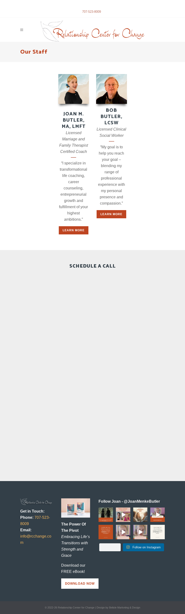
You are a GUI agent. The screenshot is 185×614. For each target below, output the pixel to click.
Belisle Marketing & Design (124, 607)
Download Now (80, 583)
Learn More (74, 230)
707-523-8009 (91, 11)
